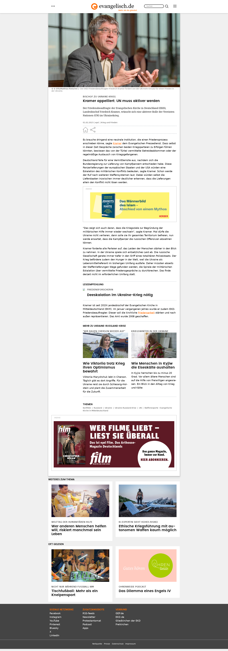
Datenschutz (118, 644)
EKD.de (120, 617)
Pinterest (55, 624)
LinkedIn (54, 635)
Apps (85, 628)
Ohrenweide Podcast (132, 586)
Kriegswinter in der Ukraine (149, 331)
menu (53, 6)
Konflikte (87, 408)
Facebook (55, 613)
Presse (107, 644)
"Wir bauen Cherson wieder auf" (104, 331)
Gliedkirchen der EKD (128, 620)
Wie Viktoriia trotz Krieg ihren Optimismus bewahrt (104, 367)
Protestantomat (92, 620)
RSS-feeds (88, 613)
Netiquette (97, 644)
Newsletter (89, 617)
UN (140, 408)
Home (85, 129)
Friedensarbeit (146, 312)
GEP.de (120, 613)
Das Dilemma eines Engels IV (145, 591)
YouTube (54, 620)
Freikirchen (122, 624)
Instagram (55, 617)
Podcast (87, 624)
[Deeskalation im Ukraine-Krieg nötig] (84, 289)
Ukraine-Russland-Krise (125, 408)
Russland (98, 408)
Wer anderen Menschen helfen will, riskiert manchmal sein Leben (78, 530)
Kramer (117, 143)
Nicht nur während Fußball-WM (72, 586)
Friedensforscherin (100, 289)
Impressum (130, 644)
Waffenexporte (151, 408)
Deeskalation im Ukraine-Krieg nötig (120, 295)
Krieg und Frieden (109, 122)
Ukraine (108, 408)
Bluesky (54, 628)
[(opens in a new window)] (129, 205)
